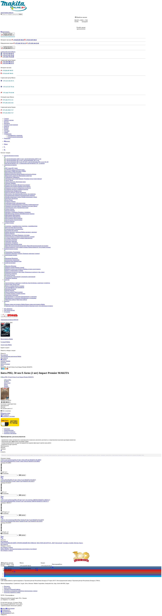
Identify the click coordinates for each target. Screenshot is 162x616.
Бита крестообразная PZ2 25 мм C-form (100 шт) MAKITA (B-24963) (20, 461)
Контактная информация (8, 36)
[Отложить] (2, 478)
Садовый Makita (5, 342)
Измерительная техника (11, 249)
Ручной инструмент (10, 263)
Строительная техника (10, 255)
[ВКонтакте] (2, 368)
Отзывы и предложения (11, 124)
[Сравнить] (2, 476)
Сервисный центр (8, 47)
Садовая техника (9, 223)
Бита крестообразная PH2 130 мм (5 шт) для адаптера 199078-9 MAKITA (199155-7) (25, 501)
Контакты (7, 123)
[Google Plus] (7, 368)
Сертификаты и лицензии (14, 135)
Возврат (6, 127)
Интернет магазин (8, 34)
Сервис (6, 132)
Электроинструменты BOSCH (9, 319)
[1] (1, 402)
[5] (8, 402)
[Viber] (4, 574)
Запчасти (6, 301)
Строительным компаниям (15, 137)
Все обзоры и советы (7, 547)
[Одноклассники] (5, 368)
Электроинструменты (10, 165)
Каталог (6, 121)
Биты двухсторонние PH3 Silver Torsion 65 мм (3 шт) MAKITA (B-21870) (21, 521)
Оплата (6, 129)
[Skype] (4, 576)
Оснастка (6, 279)
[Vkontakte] (52, 567)
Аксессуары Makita (6, 344)
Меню (6, 144)
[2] (3, 402)
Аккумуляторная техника (11, 155)
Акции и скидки (9, 120)
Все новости (4, 355)
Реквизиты (7, 138)
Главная (6, 118)
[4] (6, 402)
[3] (4, 402)
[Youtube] (37, 570)
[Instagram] (4, 573)
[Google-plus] (15, 571)
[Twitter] (3, 368)
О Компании (7, 134)
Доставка (6, 131)
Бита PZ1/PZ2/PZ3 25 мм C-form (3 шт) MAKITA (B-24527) (18, 481)
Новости (6, 126)
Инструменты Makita (7, 339)
